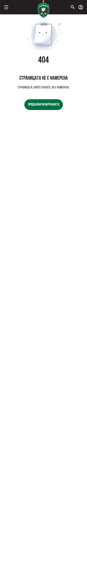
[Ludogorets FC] (43, 9)
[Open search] (72, 7)
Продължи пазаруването (43, 104)
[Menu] (6, 7)
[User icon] (80, 7)
